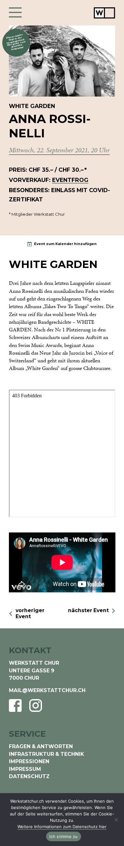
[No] (116, 819)
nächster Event (88, 610)
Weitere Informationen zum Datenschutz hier (62, 826)
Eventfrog (70, 180)
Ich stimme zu (63, 836)
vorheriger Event (30, 613)
